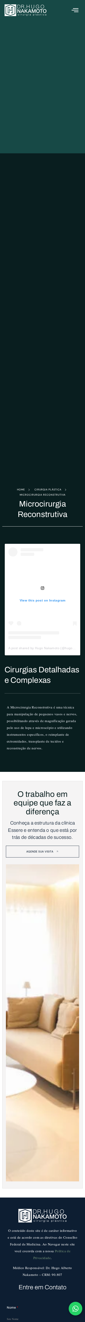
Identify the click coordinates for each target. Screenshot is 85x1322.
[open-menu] (75, 10)
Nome (12, 1307)
